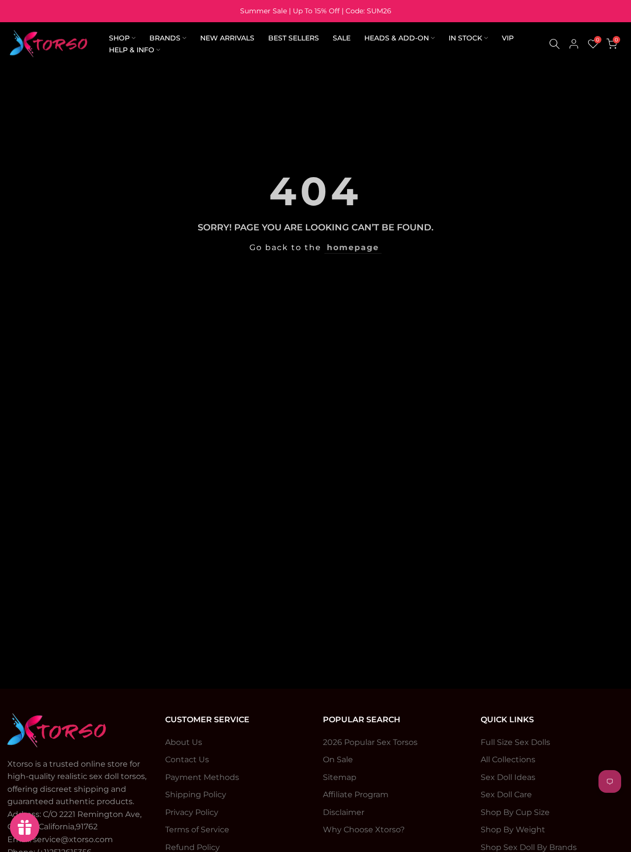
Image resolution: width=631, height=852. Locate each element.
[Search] (554, 43)
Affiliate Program (355, 794)
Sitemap (339, 777)
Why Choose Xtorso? (364, 829)
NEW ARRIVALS (227, 38)
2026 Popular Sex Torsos (370, 742)
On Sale (338, 759)
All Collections (508, 759)
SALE (342, 38)
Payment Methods (202, 777)
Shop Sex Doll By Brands (529, 847)
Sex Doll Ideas (508, 777)
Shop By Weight (513, 829)
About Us (183, 742)
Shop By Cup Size (515, 812)
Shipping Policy (195, 794)
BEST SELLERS (293, 38)
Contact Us (187, 759)
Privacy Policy (191, 812)
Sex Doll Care (506, 794)
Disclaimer (343, 812)
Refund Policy (192, 847)
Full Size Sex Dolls (515, 742)
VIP (508, 38)
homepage (353, 247)
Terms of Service (197, 829)
